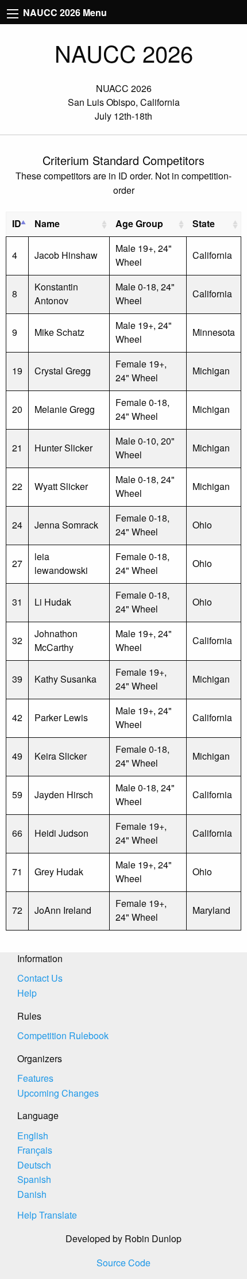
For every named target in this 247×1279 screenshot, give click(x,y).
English (32, 1135)
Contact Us (40, 978)
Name (47, 223)
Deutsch (34, 1164)
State (203, 223)
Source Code (123, 1262)
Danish (32, 1194)
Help (27, 993)
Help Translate (47, 1214)
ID (16, 223)
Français (34, 1150)
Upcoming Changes (58, 1093)
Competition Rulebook (63, 1035)
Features (35, 1078)
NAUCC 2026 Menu (64, 12)
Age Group (139, 223)
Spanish (34, 1179)
